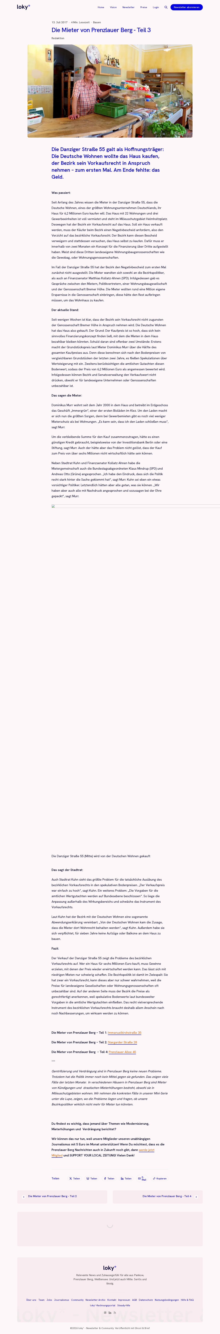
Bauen (97, 22)
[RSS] (114, 1312)
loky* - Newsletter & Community (96, 1328)
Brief (147, 1328)
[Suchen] (166, 7)
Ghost (138, 1328)
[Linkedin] (110, 1312)
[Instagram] (105, 1312)
